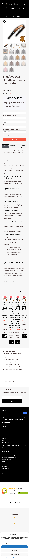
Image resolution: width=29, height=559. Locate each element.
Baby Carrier (18, 13)
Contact (3, 461)
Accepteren (14, 547)
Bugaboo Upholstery (9, 13)
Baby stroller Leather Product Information (10, 457)
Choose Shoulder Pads (8, 124)
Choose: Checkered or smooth (9, 115)
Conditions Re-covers (6, 453)
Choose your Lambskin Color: (9, 110)
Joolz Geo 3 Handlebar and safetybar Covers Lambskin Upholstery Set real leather (19, 315)
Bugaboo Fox (8, 90)
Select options (6, 336)
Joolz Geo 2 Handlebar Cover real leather (6, 311)
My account (4, 438)
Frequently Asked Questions (7, 459)
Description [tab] (6, 145)
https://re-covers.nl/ (10, 281)
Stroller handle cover (19, 16)
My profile (3, 440)
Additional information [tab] (13, 146)
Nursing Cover (12, 16)
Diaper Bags (24, 13)
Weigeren (14, 550)
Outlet (3, 13)
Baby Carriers (4, 466)
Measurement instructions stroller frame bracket (11, 455)
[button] (27, 534)
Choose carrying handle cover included (11, 129)
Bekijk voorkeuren (14, 554)
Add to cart (14, 139)
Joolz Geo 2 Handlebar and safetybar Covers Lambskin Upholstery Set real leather (13, 315)
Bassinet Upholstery (5, 468)
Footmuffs (6, 16)
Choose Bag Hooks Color (8, 120)
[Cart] (23, 8)
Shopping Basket (5, 475)
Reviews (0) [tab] (23, 146)
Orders (3, 434)
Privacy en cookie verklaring (9, 557)
